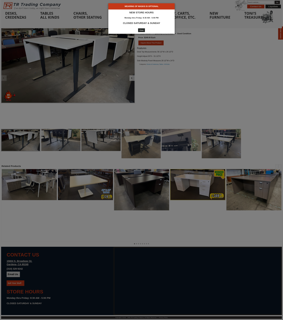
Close (141, 30)
